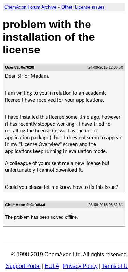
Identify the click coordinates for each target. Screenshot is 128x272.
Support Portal (23, 266)
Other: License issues (83, 7)
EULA (52, 266)
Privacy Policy (80, 266)
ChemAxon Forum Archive (30, 7)
